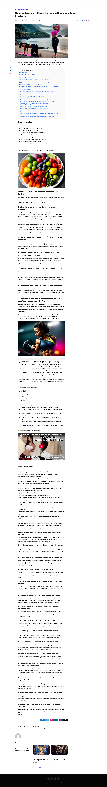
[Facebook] (11, 64)
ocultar (32, 70)
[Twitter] (11, 67)
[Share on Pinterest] (86, 21)
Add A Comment (41, 767)
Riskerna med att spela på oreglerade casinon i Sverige (22, 749)
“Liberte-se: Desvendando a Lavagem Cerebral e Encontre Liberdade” (40, 759)
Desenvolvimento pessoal (22, 9)
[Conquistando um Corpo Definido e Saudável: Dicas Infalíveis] (41, 41)
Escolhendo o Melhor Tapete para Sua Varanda (28, 726)
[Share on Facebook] (82, 21)
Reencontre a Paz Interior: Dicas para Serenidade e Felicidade (59, 758)
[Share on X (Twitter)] (84, 21)
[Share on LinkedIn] (88, 21)
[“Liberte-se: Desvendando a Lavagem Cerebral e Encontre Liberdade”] (41, 750)
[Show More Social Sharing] (91, 21)
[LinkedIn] (11, 70)
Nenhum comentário (31, 20)
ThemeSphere (60, 782)
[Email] (11, 76)
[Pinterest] (11, 73)
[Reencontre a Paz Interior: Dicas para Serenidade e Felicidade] (59, 750)
